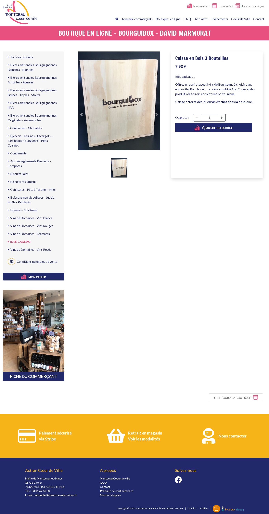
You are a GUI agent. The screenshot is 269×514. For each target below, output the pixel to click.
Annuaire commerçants (137, 19)
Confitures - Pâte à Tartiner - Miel (33, 189)
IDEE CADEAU (20, 241)
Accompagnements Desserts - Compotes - (29, 163)
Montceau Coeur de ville (115, 478)
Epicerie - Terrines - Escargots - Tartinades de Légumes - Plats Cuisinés (30, 140)
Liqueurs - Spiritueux (24, 210)
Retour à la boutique (234, 397)
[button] (81, 114)
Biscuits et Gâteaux (23, 181)
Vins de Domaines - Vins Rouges (31, 226)
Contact (258, 19)
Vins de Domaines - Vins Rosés (30, 249)
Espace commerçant (253, 6)
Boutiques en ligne (168, 19)
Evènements (220, 19)
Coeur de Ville (240, 19)
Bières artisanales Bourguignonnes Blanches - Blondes (32, 67)
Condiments (18, 153)
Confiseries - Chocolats (26, 128)
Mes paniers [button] (200, 6)
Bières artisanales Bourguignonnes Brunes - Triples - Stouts (32, 92)
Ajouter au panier (217, 127)
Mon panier (37, 277)
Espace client (226, 6)
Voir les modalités (144, 438)
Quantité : (182, 117)
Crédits (192, 508)
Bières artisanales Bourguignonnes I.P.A (32, 105)
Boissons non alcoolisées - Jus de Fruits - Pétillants (31, 199)
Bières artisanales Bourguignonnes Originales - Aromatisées (32, 117)
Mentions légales (110, 495)
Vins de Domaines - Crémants (30, 234)
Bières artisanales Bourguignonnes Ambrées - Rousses (32, 80)
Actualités (202, 19)
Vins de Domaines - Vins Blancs (31, 218)
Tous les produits (21, 57)
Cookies (204, 508)
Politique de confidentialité (116, 491)
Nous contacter (233, 436)
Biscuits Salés (19, 174)
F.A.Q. (188, 19)
